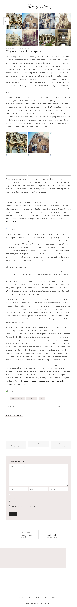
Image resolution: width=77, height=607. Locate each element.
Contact (46, 597)
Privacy (29, 597)
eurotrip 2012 (31, 398)
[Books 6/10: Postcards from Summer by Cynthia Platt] (12, 564)
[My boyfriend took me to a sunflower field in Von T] (12, 579)
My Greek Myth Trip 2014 (38, 443)
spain (41, 398)
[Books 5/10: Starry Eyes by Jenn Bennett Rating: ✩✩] (38, 579)
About (21, 597)
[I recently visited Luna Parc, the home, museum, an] (38, 564)
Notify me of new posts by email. (24, 506)
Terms (38, 597)
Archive (55, 597)
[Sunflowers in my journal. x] (64, 564)
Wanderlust (10, 48)
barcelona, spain (17, 398)
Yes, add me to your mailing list (23, 501)
